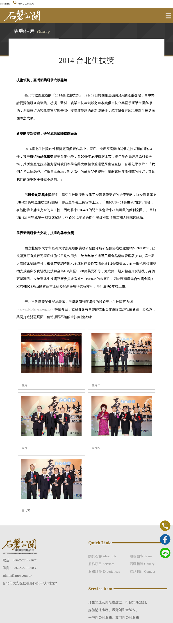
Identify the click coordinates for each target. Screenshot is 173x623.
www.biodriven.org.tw (35, 309)
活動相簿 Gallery (142, 564)
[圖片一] (51, 372)
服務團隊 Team (141, 556)
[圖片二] (121, 372)
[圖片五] (51, 497)
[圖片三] (51, 435)
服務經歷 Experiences (104, 571)
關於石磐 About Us (102, 556)
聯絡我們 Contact (142, 571)
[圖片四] (121, 435)
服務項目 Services (101, 564)
